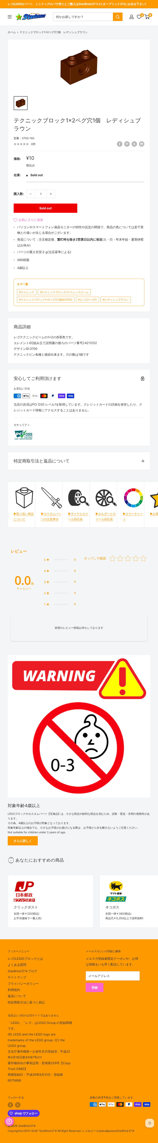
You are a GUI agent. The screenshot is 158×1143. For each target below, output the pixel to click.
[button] (60, 560)
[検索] (118, 17)
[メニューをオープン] (10, 16)
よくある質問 (17, 965)
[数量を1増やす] (51, 194)
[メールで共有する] (141, 144)
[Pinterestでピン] (127, 144)
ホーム (12, 32)
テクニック (26, 292)
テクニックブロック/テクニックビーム (64, 292)
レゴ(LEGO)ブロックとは (25, 958)
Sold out (45, 208)
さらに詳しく (22, 841)
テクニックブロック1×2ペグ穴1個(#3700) (45, 299)
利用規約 (14, 990)
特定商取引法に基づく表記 (26, 1002)
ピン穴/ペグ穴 (87, 299)
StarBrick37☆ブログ (22, 971)
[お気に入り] (139, 17)
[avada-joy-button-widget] (9, 1121)
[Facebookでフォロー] (10, 1105)
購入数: (19, 194)
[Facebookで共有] (119, 144)
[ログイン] (132, 17)
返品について (17, 996)
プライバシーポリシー (23, 984)
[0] (147, 16)
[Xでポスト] (134, 144)
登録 (95, 987)
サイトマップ (17, 977)
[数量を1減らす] (30, 194)
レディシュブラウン (116, 299)
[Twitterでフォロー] (17, 1105)
